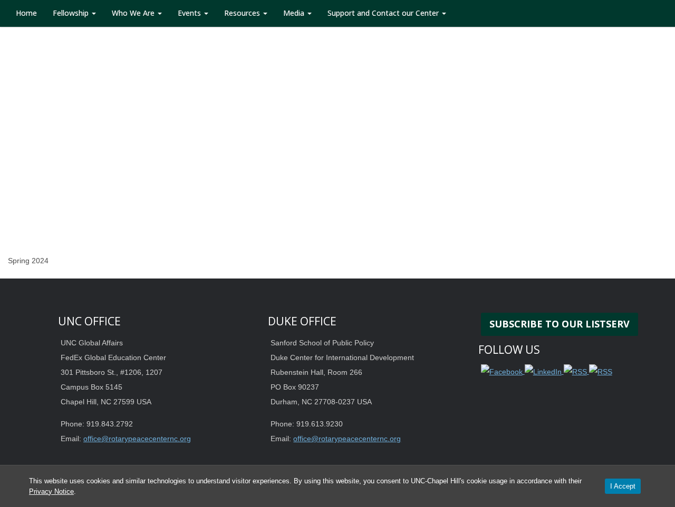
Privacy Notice (51, 491)
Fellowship (72, 13)
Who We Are (134, 13)
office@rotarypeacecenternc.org (137, 438)
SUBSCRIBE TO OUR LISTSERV (559, 323)
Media (294, 13)
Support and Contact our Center (384, 13)
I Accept (622, 486)
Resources (243, 13)
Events (190, 13)
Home (26, 13)
